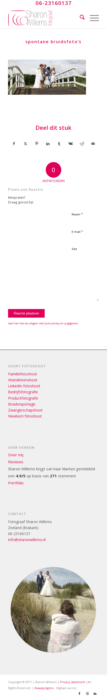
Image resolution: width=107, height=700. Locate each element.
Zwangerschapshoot (25, 410)
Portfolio (16, 482)
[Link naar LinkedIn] (95, 693)
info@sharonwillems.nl (27, 539)
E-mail (77, 231)
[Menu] (92, 18)
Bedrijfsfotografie (23, 391)
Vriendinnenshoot (22, 379)
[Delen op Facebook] (14, 143)
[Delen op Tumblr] (59, 143)
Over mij (15, 454)
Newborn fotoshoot (25, 416)
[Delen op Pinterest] (36, 143)
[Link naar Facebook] (79, 693)
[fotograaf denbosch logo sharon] (44, 18)
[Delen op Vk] (70, 143)
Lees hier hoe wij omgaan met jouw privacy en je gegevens (43, 323)
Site (74, 249)
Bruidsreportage (21, 404)
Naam (77, 214)
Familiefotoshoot (22, 373)
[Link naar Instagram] (87, 693)
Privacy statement (72, 682)
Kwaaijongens (44, 688)
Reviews (15, 461)
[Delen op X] (25, 143)
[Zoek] (80, 18)
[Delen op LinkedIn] (48, 143)
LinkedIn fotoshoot (24, 385)
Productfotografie (23, 398)
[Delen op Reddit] (82, 143)
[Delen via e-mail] (93, 143)
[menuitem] (80, 18)
